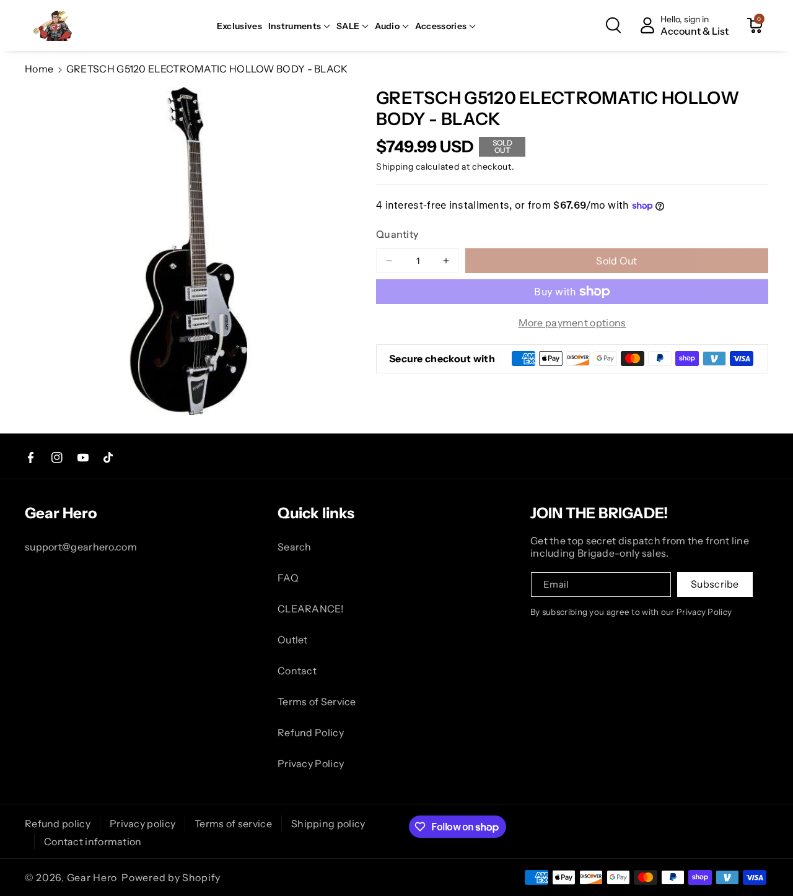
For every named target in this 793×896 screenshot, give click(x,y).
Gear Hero (92, 877)
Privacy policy (142, 823)
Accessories (441, 26)
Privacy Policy (311, 763)
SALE (347, 26)
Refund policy (57, 823)
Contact (297, 670)
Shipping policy (328, 823)
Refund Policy (311, 732)
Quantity (397, 234)
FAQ (288, 578)
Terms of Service (317, 701)
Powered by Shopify (171, 877)
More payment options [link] (572, 322)
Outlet (293, 639)
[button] (299, 26)
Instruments (294, 26)
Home (39, 69)
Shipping (395, 166)
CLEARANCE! (310, 608)
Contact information (93, 841)
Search (295, 547)
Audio (387, 26)
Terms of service (233, 823)
